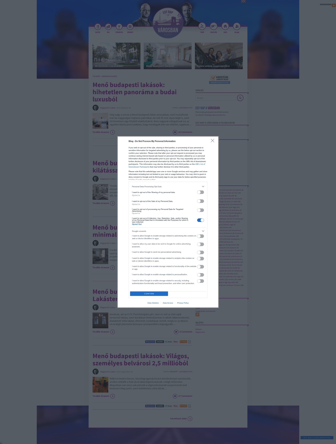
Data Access (168, 303)
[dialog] (168, 222)
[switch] (200, 192)
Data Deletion (153, 303)
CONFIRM (149, 294)
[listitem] (168, 186)
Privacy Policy (183, 303)
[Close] (213, 141)
